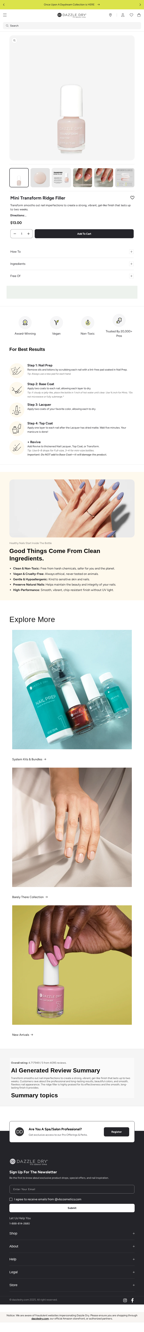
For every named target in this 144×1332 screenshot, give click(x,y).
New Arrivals (20, 1035)
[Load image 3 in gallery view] (61, 177)
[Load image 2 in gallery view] (40, 177)
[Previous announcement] (4, 4)
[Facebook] (132, 1300)
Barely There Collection (28, 897)
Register (116, 1131)
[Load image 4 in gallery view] (82, 177)
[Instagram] (125, 1300)
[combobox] (72, 25)
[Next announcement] (140, 4)
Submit (72, 1208)
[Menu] (5, 15)
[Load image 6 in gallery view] (124, 177)
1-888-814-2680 (19, 1223)
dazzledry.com (40, 1318)
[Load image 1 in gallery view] (19, 177)
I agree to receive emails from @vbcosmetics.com (47, 1199)
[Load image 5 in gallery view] (103, 177)
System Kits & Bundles (27, 759)
